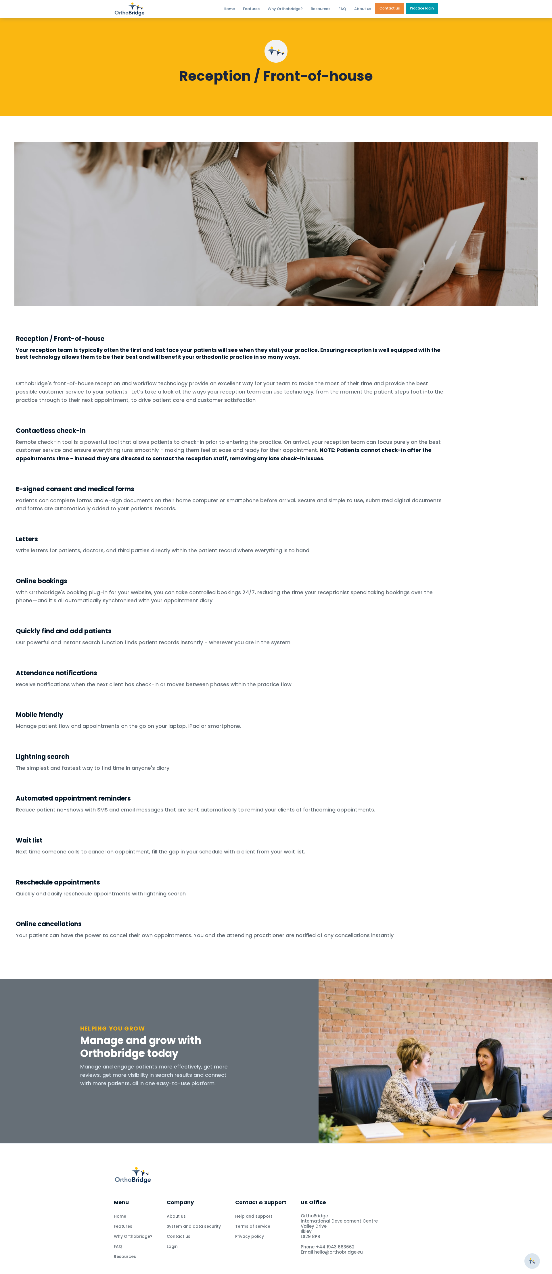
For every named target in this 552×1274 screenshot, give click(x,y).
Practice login (422, 8)
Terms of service (252, 1226)
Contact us (389, 8)
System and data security (194, 1226)
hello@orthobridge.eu (338, 1252)
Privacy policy (249, 1236)
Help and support (253, 1216)
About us (362, 8)
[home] (146, 9)
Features (251, 8)
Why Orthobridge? (285, 8)
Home (229, 8)
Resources (320, 8)
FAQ (342, 8)
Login (172, 1246)
